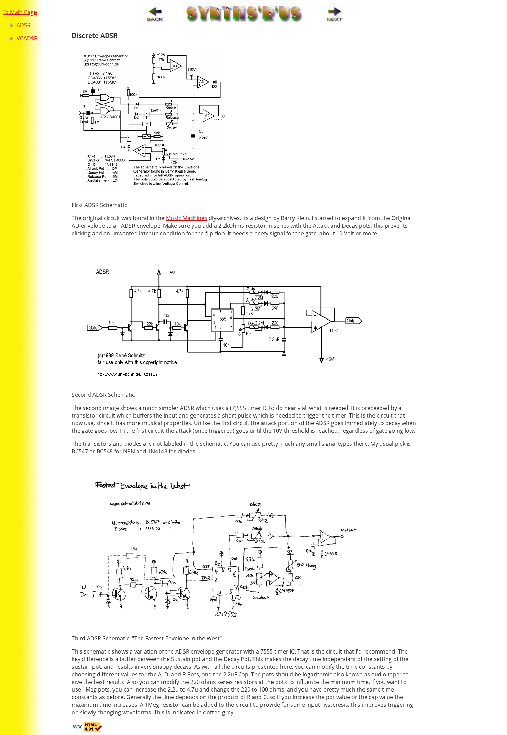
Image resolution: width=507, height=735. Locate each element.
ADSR (24, 25)
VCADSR (27, 38)
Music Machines (186, 218)
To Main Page (20, 12)
